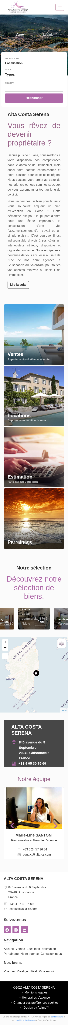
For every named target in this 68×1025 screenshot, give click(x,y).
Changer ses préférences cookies (35, 1002)
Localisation (12, 58)
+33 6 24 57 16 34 (35, 849)
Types (8, 70)
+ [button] (5, 642)
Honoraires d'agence (36, 997)
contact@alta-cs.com (37, 854)
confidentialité (57, 1017)
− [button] (5, 647)
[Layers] (61, 643)
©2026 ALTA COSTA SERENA (34, 987)
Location (49, 35)
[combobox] (34, 63)
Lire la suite (18, 284)
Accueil (18, 7)
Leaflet (64, 710)
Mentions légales (36, 992)
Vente (20, 35)
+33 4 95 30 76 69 (32, 763)
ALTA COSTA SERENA (23, 878)
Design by (36, 1007)
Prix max (9, 83)
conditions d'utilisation (25, 1020)
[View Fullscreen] (5, 656)
